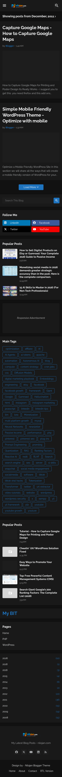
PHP (4, 639)
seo (28, 462)
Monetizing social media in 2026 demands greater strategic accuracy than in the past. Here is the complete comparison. (39, 272)
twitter (27, 486)
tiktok (42, 474)
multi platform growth (17, 420)
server (39, 462)
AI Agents (10, 354)
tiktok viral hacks (14, 480)
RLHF (36, 456)
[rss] (45, 752)
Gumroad (24, 396)
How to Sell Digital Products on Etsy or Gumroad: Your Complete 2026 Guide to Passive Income (39, 253)
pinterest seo (27, 438)
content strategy (30, 366)
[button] (4, 5)
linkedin (25, 408)
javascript (10, 408)
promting (37, 444)
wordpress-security (15, 498)
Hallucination (41, 396)
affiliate (29, 348)
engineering (11, 384)
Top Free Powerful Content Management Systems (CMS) (37, 577)
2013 (31, 688)
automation (11, 360)
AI (39, 348)
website (30, 492)
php (49, 432)
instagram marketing (43, 402)
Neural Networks (14, 426)
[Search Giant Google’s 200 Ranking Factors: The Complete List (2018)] (9, 593)
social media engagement (35, 468)
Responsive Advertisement (31, 318)
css (7, 372)
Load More (30, 187)
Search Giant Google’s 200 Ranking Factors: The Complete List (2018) (38, 593)
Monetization (31, 414)
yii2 (27, 504)
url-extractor (43, 486)
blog (47, 360)
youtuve (32, 510)
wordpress (46, 492)
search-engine (13, 462)
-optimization (12, 348)
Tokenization (35, 480)
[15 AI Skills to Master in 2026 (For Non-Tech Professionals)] (9, 291)
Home (5, 633)
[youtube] (31, 752)
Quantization (11, 450)
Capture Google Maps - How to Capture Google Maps (27, 33)
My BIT (9, 613)
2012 (31, 694)
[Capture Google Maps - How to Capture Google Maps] (31, 66)
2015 (31, 676)
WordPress (8, 645)
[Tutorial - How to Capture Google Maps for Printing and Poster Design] (9, 535)
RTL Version (46, 771)
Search (49, 456)
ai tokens (26, 354)
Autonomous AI (31, 360)
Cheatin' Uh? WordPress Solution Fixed (39, 550)
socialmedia (11, 474)
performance (34, 432)
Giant (49, 390)
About (22, 771)
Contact (32, 771)
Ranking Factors (43, 450)
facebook (39, 384)
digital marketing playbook (19, 378)
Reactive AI (11, 456)
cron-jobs (49, 366)
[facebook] (16, 752)
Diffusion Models (23, 372)
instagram (21, 402)
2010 (31, 705)
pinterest (10, 438)
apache (40, 354)
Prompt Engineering (16, 444)
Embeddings (47, 378)
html (7, 402)
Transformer (11, 486)
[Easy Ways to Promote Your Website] (9, 566)
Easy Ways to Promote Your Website (36, 564)
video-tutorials (13, 492)
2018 (31, 664)
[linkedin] (38, 752)
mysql (38, 420)
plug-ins (44, 438)
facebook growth (14, 390)
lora (16, 414)
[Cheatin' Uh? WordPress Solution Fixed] (9, 552)
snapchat (10, 468)
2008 (31, 717)
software (28, 474)
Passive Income (13, 432)
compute (10, 366)
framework (35, 390)
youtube (39, 504)
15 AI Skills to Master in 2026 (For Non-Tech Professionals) (39, 289)
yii (53, 498)
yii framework (12, 504)
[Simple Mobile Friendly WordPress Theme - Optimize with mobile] (31, 147)
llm (6, 414)
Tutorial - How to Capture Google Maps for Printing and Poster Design (40, 534)
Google (9, 396)
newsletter (34, 426)
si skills (52, 462)
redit (25, 456)
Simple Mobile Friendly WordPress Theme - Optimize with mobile (26, 114)
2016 (31, 670)
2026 (31, 658)
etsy (25, 384)
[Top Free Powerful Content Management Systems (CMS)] (9, 579)
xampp (42, 498)
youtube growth (13, 510)
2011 (31, 699)
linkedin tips (41, 408)
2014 (31, 682)
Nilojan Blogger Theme (37, 765)
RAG (26, 450)
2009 (31, 711)
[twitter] (24, 752)
